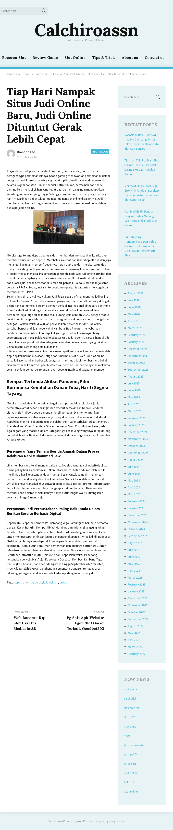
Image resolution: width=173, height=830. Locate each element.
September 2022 (138, 619)
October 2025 (136, 363)
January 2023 (136, 591)
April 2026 (134, 321)
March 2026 (135, 328)
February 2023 (136, 584)
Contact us (154, 57)
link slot (129, 782)
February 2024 (136, 501)
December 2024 (137, 432)
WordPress (83, 821)
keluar (47, 582)
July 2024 (134, 467)
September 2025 (138, 369)
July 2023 (134, 550)
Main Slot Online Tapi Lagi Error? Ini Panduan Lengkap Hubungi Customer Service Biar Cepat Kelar (141, 193)
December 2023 (137, 515)
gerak (38, 582)
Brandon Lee (26, 152)
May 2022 (134, 633)
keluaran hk (131, 708)
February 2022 (136, 654)
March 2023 (135, 577)
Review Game (45, 57)
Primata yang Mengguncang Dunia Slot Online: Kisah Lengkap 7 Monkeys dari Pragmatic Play (140, 246)
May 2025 (134, 397)
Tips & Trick (103, 57)
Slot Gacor (41, 74)
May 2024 (134, 480)
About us (130, 57)
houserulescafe (134, 745)
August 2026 (135, 293)
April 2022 (134, 640)
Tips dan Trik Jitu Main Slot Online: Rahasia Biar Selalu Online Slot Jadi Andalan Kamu (141, 167)
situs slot (130, 764)
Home (26, 74)
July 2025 (134, 383)
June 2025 (134, 390)
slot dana (130, 726)
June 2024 (134, 473)
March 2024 (135, 494)
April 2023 (134, 570)
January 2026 (136, 342)
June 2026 (134, 307)
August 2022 (135, 626)
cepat (17, 582)
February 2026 (136, 335)
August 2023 (135, 543)
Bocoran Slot (14, 57)
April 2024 (134, 487)
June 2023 (134, 557)
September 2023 (138, 536)
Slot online (131, 791)
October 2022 (136, 612)
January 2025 (136, 425)
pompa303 (131, 754)
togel (127, 736)
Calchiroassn (87, 30)
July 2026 (134, 300)
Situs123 (129, 717)
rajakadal (130, 698)
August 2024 (135, 460)
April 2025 (134, 404)
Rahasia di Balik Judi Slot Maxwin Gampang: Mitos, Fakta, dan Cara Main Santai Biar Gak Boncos (141, 141)
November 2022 (138, 605)
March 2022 (135, 647)
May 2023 (134, 564)
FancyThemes (117, 821)
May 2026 (134, 314)
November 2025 (138, 356)
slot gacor (130, 689)
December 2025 (137, 349)
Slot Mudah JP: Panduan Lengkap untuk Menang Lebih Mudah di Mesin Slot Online (140, 218)
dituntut (28, 582)
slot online (131, 773)
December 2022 (137, 598)
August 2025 (135, 376)
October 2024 (136, 446)
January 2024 (136, 508)
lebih (55, 582)
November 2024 (138, 439)
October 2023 (136, 529)
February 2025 (136, 418)
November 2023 (138, 522)
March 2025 (135, 411)
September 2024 (138, 453)
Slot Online (75, 57)
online (63, 582)
